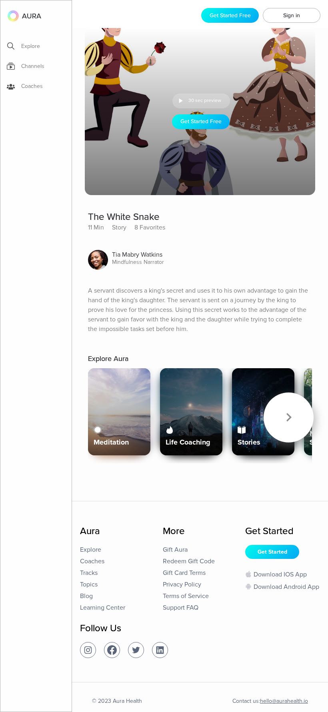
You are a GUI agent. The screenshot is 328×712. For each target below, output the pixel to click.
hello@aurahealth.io (284, 701)
